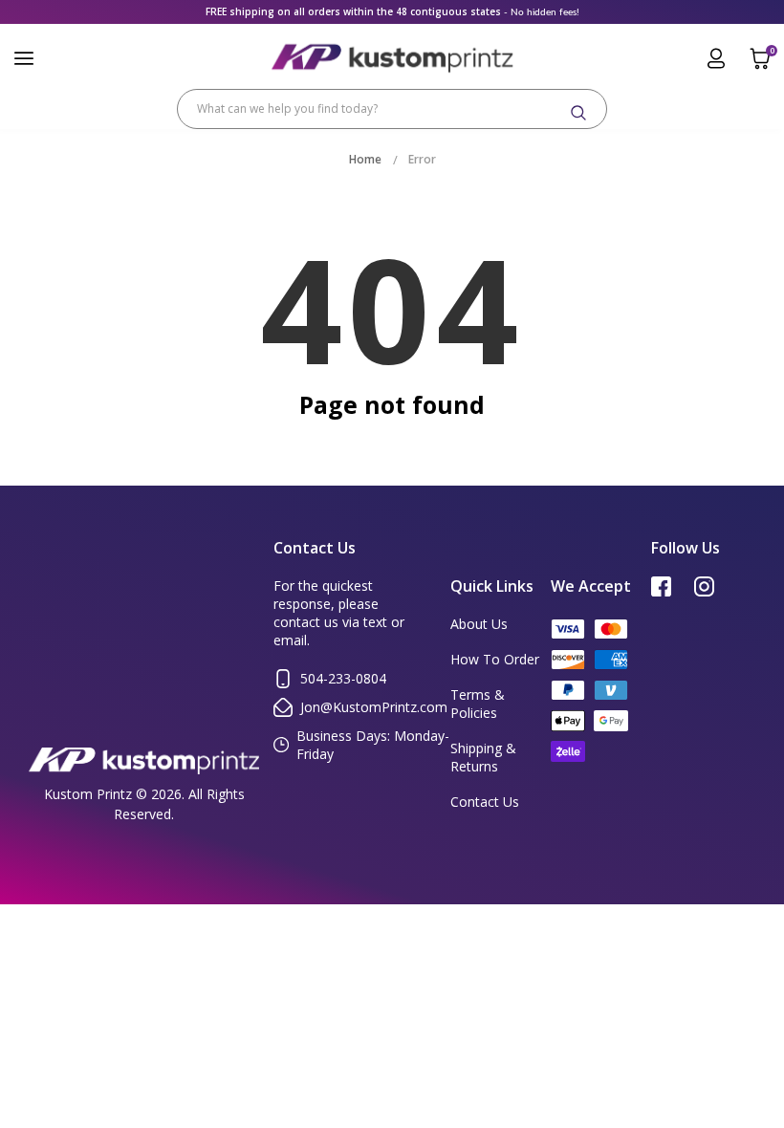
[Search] (578, 113)
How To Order (494, 659)
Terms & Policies (477, 703)
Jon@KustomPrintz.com (373, 707)
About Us (479, 624)
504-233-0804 (343, 678)
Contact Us (484, 801)
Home (365, 159)
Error (422, 159)
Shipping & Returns (483, 757)
